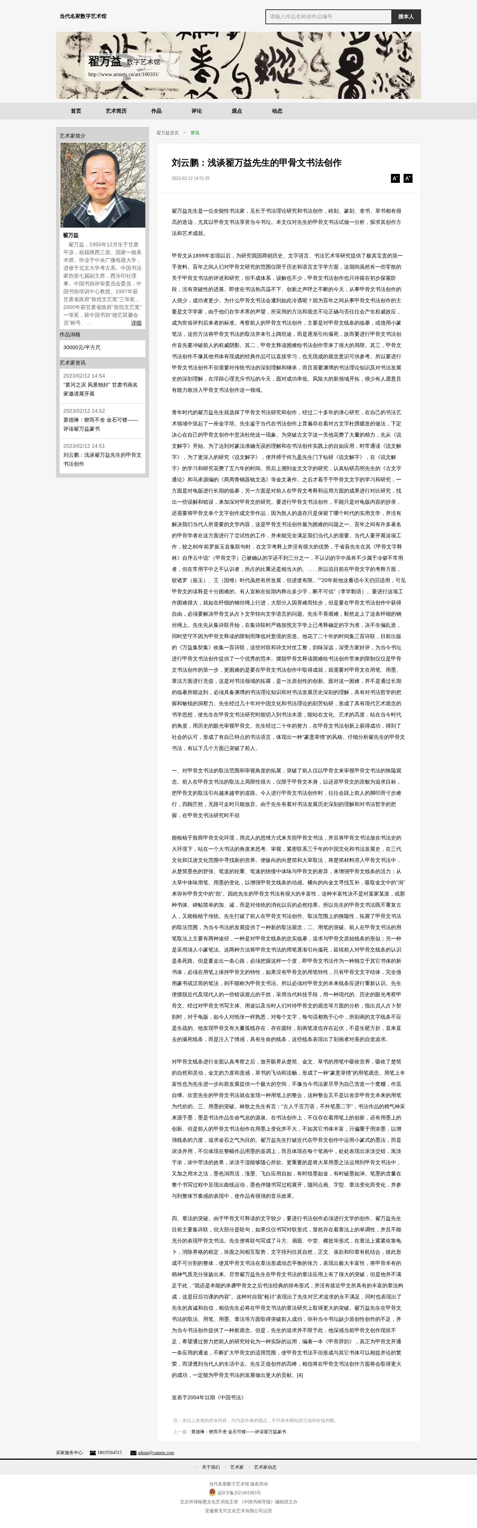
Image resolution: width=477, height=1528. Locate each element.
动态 (277, 111)
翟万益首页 (168, 132)
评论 (197, 111)
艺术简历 (116, 111)
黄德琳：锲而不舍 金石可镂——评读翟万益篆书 (238, 1431)
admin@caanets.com (156, 1452)
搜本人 (406, 16)
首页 (76, 111)
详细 (136, 323)
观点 (237, 111)
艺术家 (237, 1467)
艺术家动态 (265, 1467)
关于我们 (211, 1467)
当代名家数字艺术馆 (83, 16)
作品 (156, 111)
